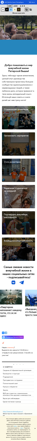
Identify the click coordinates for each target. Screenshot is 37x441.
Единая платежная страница (12, 402)
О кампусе (8, 367)
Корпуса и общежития (10, 387)
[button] (13, 364)
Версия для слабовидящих (11, 398)
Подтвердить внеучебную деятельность (16, 215)
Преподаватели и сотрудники (12, 380)
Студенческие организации (16, 109)
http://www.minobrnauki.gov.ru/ (13, 411)
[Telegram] (6, 333)
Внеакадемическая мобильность (18, 240)
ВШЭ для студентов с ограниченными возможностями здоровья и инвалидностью (17, 394)
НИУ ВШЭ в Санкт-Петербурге (14, 2)
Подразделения (8, 377)
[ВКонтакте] (3, 333)
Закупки (5, 390)
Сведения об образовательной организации (17, 370)
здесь (15, 426)
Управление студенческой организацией (15, 189)
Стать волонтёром (12, 162)
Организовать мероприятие (16, 135)
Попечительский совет (10, 383)
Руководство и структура (11, 374)
